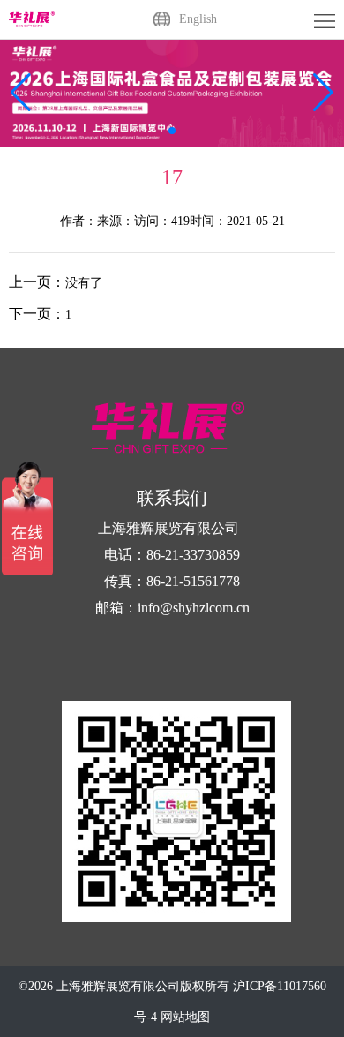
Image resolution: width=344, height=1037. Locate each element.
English (198, 19)
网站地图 (185, 1017)
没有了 (83, 282)
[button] (323, 92)
